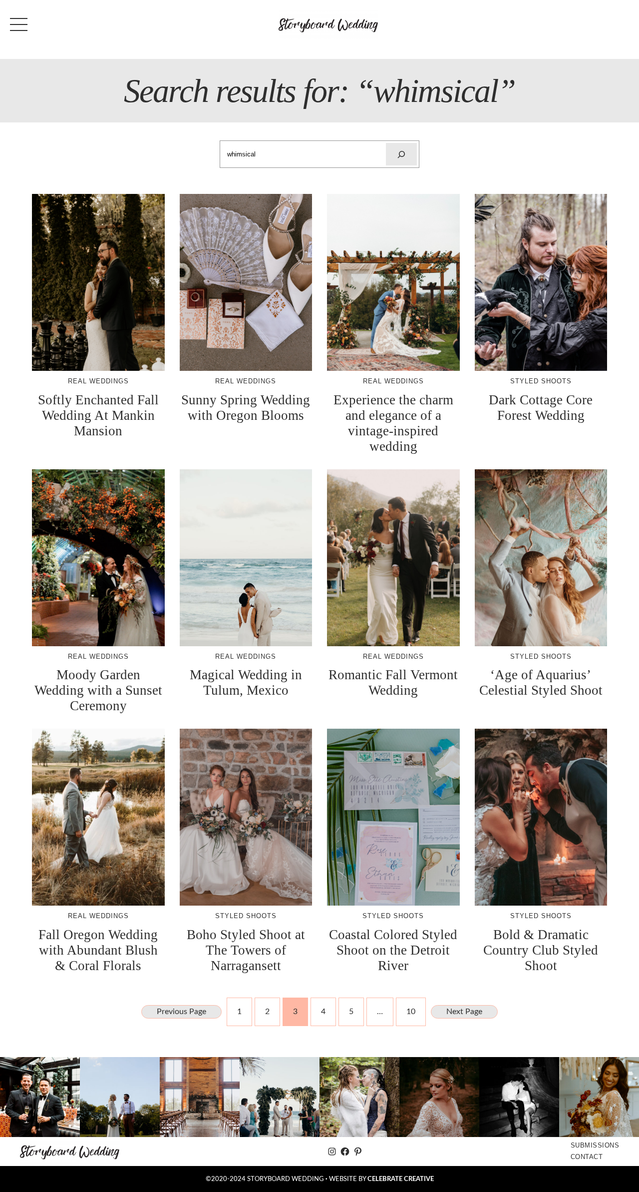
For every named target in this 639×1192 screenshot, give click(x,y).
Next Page (464, 1012)
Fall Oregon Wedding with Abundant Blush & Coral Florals (98, 950)
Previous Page (181, 1012)
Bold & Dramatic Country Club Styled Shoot (540, 950)
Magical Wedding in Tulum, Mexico (246, 682)
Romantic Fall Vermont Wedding (393, 682)
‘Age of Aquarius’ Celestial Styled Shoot (541, 682)
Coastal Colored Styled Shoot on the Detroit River (393, 950)
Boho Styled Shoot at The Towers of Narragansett (246, 950)
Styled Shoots (541, 381)
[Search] (401, 154)
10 (410, 1012)
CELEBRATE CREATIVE (400, 1179)
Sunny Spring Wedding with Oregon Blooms (245, 407)
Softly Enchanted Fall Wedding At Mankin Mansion (98, 415)
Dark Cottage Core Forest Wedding (541, 407)
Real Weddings (98, 381)
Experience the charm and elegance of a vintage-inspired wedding (393, 423)
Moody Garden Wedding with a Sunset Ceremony (98, 690)
